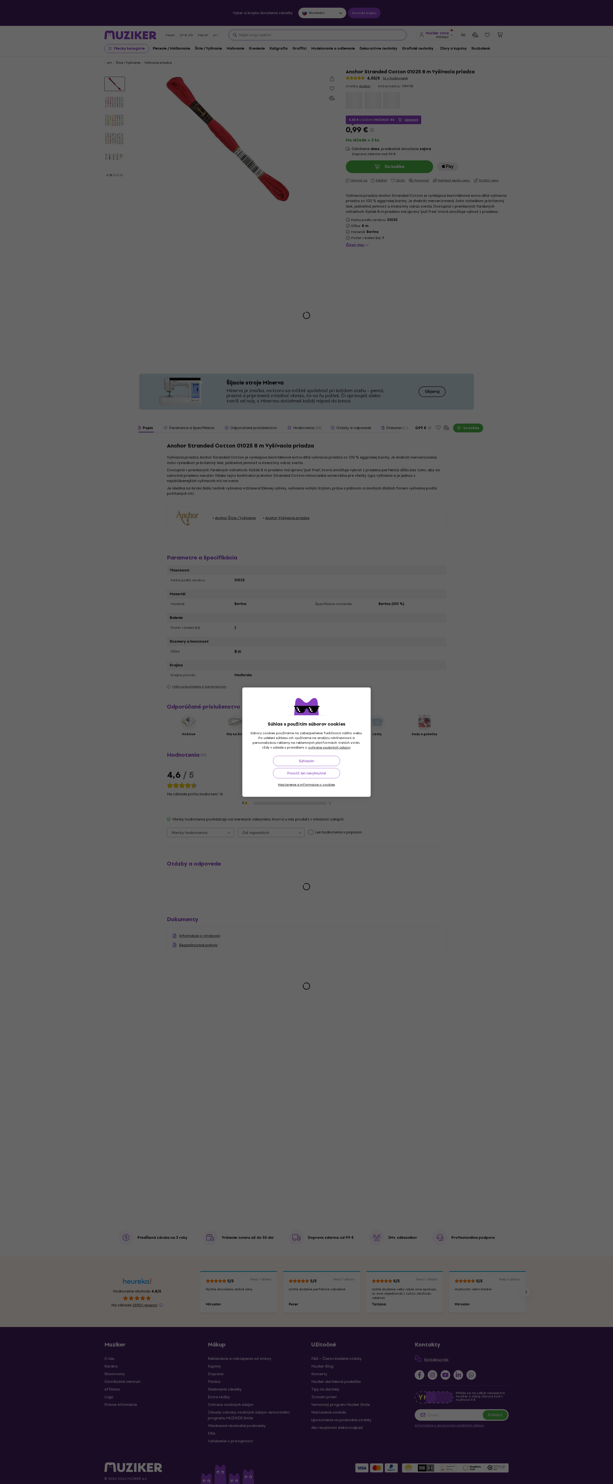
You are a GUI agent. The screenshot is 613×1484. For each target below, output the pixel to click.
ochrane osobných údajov (329, 747)
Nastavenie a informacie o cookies (306, 784)
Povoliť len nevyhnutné (306, 773)
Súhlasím (306, 761)
